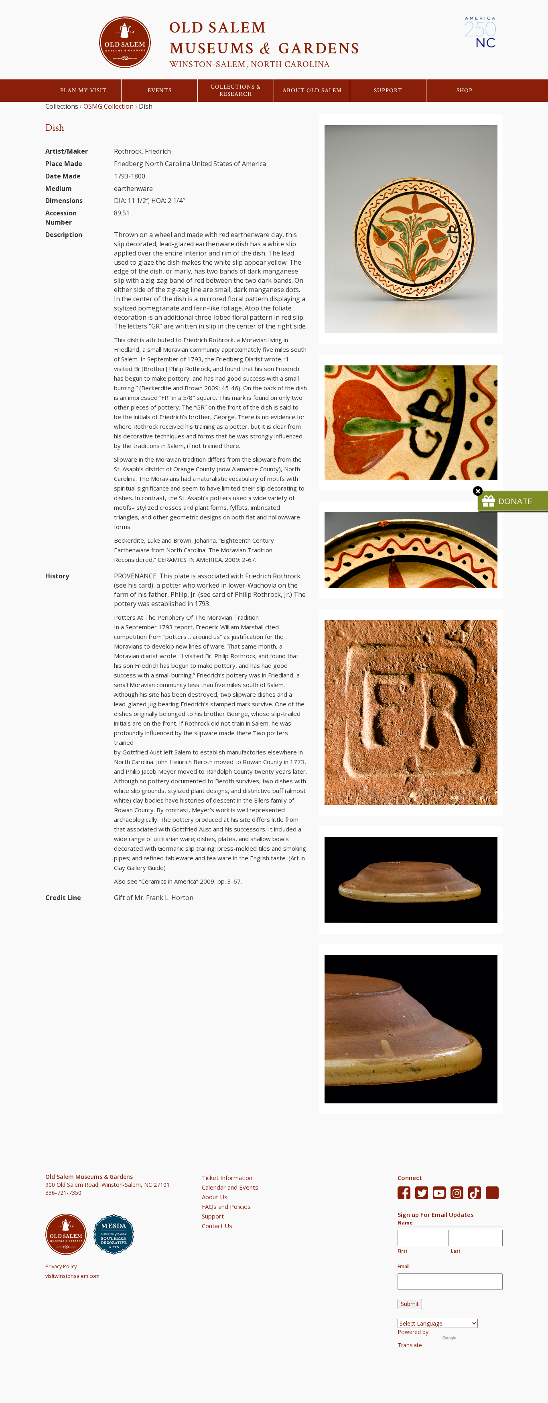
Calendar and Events (230, 1187)
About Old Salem (312, 90)
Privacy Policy (61, 1266)
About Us (214, 1197)
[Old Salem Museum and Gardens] (69, 1234)
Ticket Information (227, 1178)
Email (404, 1266)
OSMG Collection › (110, 106)
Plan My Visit (83, 90)
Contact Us (217, 1226)
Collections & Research (236, 90)
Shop (465, 90)
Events (160, 90)
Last (456, 1251)
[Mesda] (117, 1234)
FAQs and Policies (226, 1206)
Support (388, 90)
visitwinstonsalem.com (72, 1275)
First (403, 1251)
